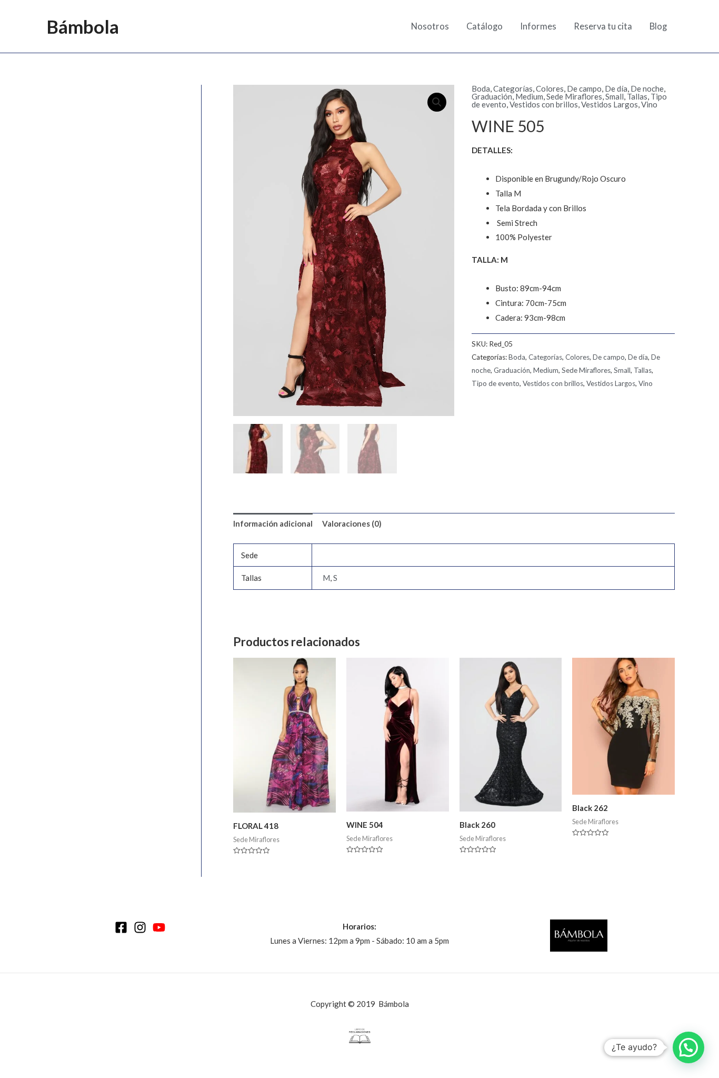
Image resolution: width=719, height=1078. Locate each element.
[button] (688, 1047)
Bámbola (82, 26)
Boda (481, 88)
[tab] (273, 524)
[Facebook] (121, 927)
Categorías (513, 88)
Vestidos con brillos (544, 104)
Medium (529, 96)
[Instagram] (140, 927)
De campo (584, 88)
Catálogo (484, 26)
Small (614, 96)
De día (616, 88)
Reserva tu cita (603, 26)
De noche (647, 88)
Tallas (637, 96)
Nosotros (430, 26)
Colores (550, 88)
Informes (538, 26)
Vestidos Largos (609, 104)
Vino (649, 104)
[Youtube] (159, 927)
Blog (658, 26)
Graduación (492, 96)
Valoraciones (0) (352, 523)
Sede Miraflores (574, 96)
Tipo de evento (496, 383)
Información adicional (273, 523)
